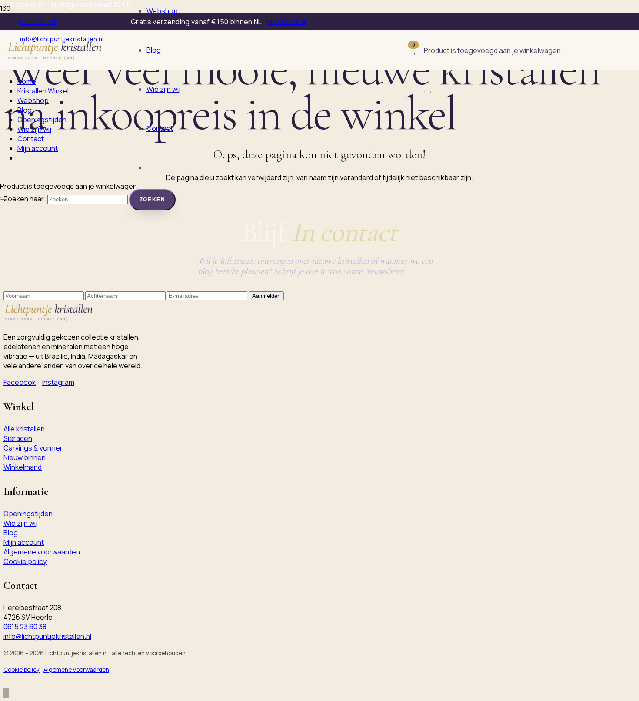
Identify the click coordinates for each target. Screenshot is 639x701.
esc (479, 58)
